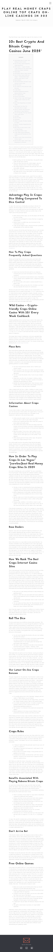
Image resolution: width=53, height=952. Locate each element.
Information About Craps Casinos (23, 73)
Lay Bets (17, 116)
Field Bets (17, 119)
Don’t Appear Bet (19, 94)
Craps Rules (18, 89)
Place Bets (17, 71)
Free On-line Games (20, 96)
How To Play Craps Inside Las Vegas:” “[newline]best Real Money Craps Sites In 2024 (22, 76)
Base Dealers (18, 80)
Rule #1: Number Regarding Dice (23, 124)
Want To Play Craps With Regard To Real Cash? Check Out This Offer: (23, 99)
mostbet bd (12, 248)
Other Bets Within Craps (21, 130)
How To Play (18, 117)
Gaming (16, 125)
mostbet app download (22, 342)
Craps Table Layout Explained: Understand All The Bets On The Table (23, 134)
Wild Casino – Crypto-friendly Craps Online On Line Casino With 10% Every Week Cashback (23, 68)
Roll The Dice (18, 84)
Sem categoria (33, 20)
